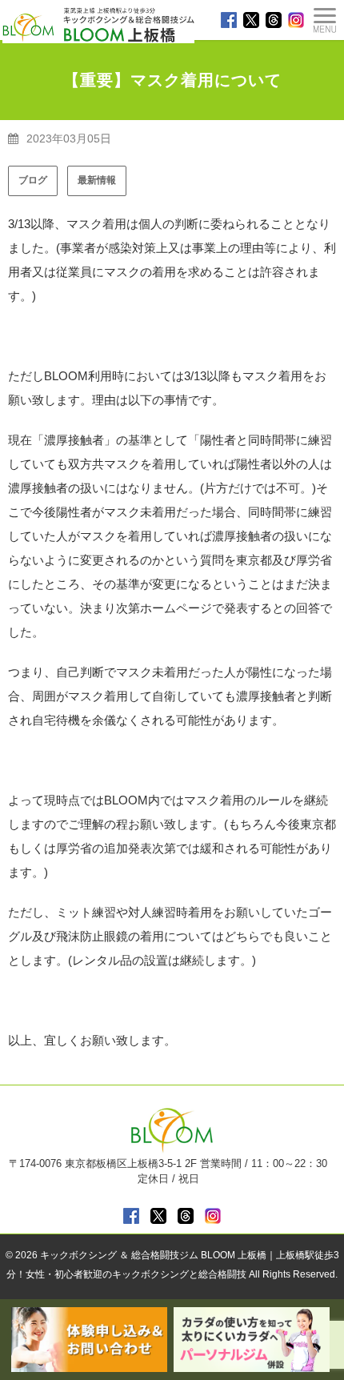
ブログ (32, 180)
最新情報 (97, 180)
